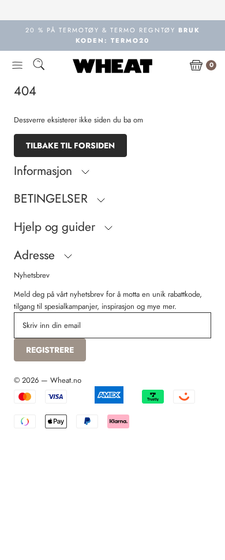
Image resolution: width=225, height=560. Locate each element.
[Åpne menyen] (17, 65)
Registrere (50, 350)
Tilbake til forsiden (70, 145)
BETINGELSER (52, 198)
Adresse (36, 255)
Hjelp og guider (56, 227)
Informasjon (45, 171)
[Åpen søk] (39, 66)
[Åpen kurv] (196, 65)
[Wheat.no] (112, 65)
